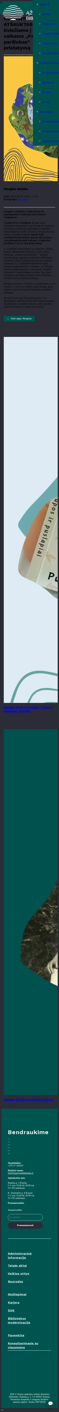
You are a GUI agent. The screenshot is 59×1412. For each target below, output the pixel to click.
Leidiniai (46, 14)
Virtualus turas (49, 43)
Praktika (46, 92)
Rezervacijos (46, 111)
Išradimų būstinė (50, 121)
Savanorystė (48, 82)
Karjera (46, 101)
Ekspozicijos (48, 23)
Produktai (44, 4)
